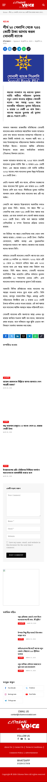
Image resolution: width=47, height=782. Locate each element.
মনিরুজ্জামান (7, 41)
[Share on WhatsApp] (24, 49)
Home (5, 12)
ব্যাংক (6, 22)
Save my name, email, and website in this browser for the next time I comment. (23, 545)
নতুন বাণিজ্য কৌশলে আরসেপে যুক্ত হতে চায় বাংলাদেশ (29, 666)
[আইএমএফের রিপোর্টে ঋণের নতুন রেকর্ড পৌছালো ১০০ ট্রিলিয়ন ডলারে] (9, 653)
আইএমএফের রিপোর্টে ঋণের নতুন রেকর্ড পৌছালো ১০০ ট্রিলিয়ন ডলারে (30, 651)
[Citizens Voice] (23, 5)
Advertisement (31, 753)
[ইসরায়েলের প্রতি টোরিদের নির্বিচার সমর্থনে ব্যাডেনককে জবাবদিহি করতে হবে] (23, 449)
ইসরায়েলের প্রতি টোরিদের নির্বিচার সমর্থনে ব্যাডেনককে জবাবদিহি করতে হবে (21, 471)
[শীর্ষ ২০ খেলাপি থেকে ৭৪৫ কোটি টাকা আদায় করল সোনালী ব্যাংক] (23, 68)
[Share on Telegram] (19, 49)
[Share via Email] (14, 49)
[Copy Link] (29, 49)
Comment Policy (16, 753)
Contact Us (18, 747)
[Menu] (4, 5)
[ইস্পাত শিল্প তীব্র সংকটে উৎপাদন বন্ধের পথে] (9, 637)
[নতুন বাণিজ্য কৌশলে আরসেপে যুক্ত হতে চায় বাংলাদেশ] (9, 669)
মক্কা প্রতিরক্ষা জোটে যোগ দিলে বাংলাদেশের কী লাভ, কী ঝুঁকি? (29, 618)
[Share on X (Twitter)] (10, 49)
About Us (8, 747)
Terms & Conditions (34, 747)
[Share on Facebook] (5, 49)
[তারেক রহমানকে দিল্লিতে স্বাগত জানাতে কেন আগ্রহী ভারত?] (23, 361)
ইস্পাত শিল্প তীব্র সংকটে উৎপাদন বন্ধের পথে (30, 634)
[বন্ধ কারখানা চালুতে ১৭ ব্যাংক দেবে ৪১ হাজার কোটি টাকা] (23, 405)
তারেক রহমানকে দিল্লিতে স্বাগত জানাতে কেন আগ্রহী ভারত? (22, 383)
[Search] (43, 5)
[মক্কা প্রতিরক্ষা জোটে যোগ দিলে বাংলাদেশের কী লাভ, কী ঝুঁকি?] (9, 622)
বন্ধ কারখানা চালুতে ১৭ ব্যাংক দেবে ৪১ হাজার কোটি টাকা (22, 427)
